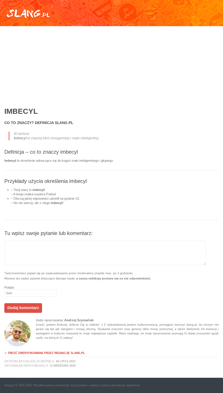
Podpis (9, 287)
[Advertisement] (111, 62)
